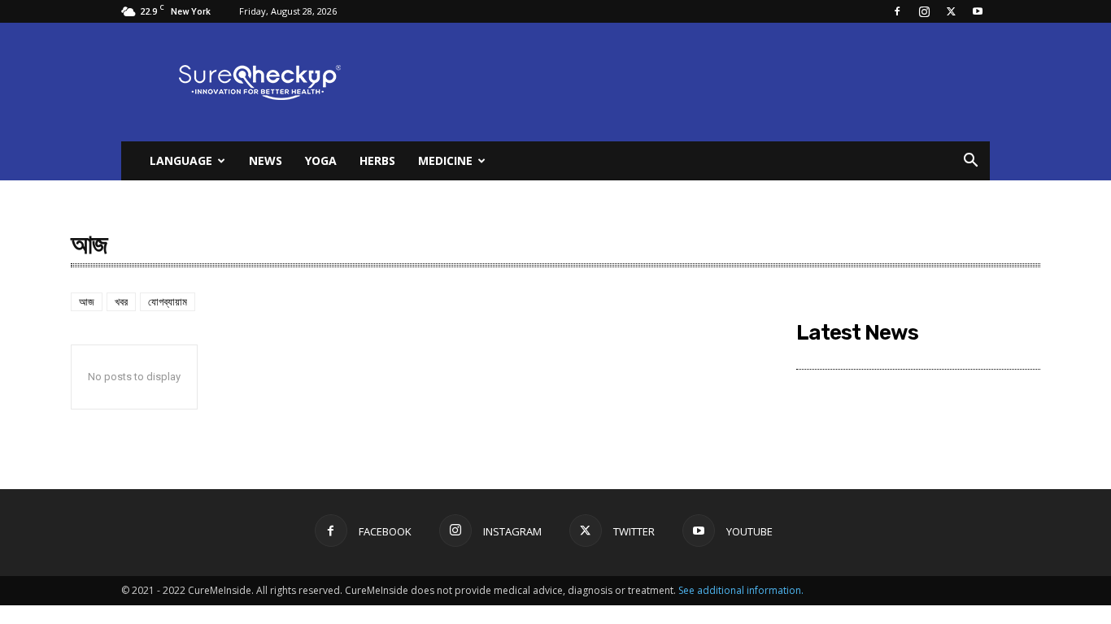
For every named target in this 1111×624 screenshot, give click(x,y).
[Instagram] (924, 11)
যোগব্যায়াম (167, 302)
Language (181, 160)
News (265, 160)
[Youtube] (977, 11)
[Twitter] (951, 11)
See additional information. (741, 590)
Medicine (445, 160)
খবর (121, 302)
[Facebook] (897, 11)
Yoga (321, 160)
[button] (970, 162)
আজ (86, 302)
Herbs (377, 160)
